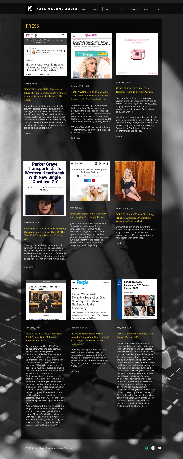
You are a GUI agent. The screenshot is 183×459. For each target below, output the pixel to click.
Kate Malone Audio (57, 9)
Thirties (125, 232)
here (30, 133)
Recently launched (35, 346)
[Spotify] (146, 448)
